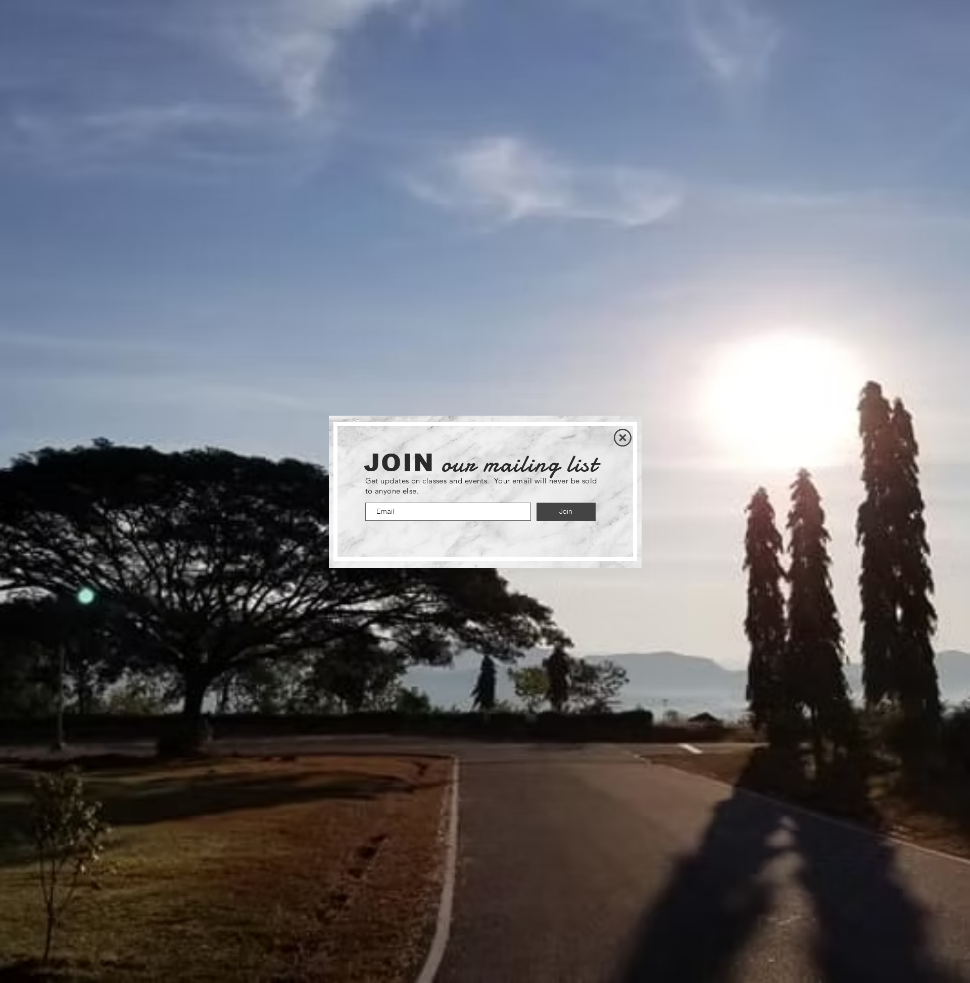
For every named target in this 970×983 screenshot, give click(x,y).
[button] (623, 437)
